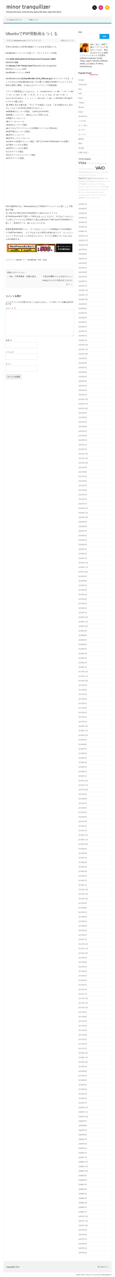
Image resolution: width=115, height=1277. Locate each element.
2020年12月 (83, 508)
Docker (81, 80)
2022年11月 (83, 404)
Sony (45, 260)
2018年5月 (82, 649)
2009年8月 (82, 1125)
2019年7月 (82, 585)
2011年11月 (83, 1003)
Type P (83, 192)
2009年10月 (83, 1117)
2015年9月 (82, 794)
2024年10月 (83, 299)
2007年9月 (82, 1230)
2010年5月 (82, 1085)
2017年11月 (83, 676)
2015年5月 (82, 812)
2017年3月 (82, 712)
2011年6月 (82, 1026)
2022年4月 (82, 436)
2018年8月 (82, 635)
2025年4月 (82, 272)
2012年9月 (82, 958)
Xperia (82, 178)
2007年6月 (82, 1244)
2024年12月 (83, 290)
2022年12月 (83, 399)
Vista (82, 163)
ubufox (88, 192)
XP (90, 163)
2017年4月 (82, 708)
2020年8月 (82, 526)
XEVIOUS (104, 189)
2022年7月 (82, 422)
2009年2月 (82, 1153)
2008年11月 (83, 1166)
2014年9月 (82, 849)
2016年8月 (82, 744)
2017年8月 (82, 690)
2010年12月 (83, 1053)
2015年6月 (82, 808)
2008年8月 (82, 1180)
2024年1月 (82, 340)
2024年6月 (82, 318)
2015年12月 (83, 781)
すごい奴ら (83, 125)
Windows (81, 195)
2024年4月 (82, 327)
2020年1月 (82, 558)
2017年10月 (83, 681)
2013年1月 (82, 939)
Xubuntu (88, 189)
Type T (102, 192)
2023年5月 (82, 377)
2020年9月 (82, 522)
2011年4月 (82, 1035)
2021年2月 (82, 499)
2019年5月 (82, 594)
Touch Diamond (84, 172)
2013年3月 (82, 930)
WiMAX (81, 198)
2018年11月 (83, 622)
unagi (80, 112)
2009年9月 (82, 1121)
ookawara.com (19, 40)
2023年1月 (82, 395)
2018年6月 (82, 644)
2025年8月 (82, 254)
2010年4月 (82, 1089)
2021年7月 (82, 476)
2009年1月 (82, 1157)
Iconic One (80, 1275)
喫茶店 (81, 139)
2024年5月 (82, 322)
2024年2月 (82, 336)
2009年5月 (82, 1139)
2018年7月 (82, 640)
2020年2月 (82, 554)
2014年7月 (82, 858)
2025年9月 (82, 249)
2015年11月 (83, 785)
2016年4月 (82, 762)
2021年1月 (82, 504)
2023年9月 (82, 358)
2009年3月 (82, 1148)
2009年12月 (83, 1107)
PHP (80, 93)
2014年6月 (82, 862)
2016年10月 (83, 735)
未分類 (81, 148)
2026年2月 (82, 227)
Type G (89, 178)
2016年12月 (83, 726)
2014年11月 (83, 840)
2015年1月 (82, 830)
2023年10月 (83, 354)
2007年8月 (82, 1235)
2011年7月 (82, 1021)
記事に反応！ (83, 152)
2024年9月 (82, 304)
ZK (90, 187)
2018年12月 (83, 617)
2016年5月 (82, 758)
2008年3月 (82, 1203)
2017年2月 (82, 717)
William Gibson (90, 195)
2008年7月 (82, 1184)
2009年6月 (82, 1135)
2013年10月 (83, 899)
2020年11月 (83, 513)
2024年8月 (82, 308)
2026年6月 (82, 209)
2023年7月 (82, 367)
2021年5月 (82, 485)
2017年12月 (83, 672)
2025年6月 (82, 263)
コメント (11, 308)
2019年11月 (83, 567)
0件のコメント (67, 40)
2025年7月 (82, 259)
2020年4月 (82, 544)
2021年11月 (83, 458)
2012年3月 (82, 985)
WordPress (83, 116)
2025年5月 (82, 268)
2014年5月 (82, 867)
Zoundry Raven (97, 172)
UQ (92, 163)
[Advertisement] (40, 182)
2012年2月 (82, 989)
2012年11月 (83, 948)
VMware (98, 189)
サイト (9, 364)
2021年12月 (83, 454)
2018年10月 (83, 626)
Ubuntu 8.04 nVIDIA (85, 169)
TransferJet (95, 198)
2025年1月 (82, 286)
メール (10, 352)
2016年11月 (83, 731)
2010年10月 (83, 1062)
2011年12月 (83, 998)
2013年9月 (82, 903)
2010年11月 (83, 1057)
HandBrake (31, 260)
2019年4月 (82, 599)
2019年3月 (82, 603)
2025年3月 (82, 277)
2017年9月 (82, 685)
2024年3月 (82, 331)
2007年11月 (83, 1221)
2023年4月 (82, 381)
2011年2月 (82, 1044)
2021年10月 (83, 463)
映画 (80, 143)
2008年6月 (82, 1189)
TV (97, 195)
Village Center (101, 163)
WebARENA (95, 192)
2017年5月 (82, 703)
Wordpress (106, 1275)
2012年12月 (83, 944)
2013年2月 (82, 935)
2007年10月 (83, 1225)
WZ (95, 163)
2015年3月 (82, 821)
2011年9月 (82, 1012)
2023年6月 (82, 372)
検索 (80, 32)
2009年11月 (83, 1112)
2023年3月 (82, 386)
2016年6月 (82, 753)
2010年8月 (82, 1071)
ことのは (82, 121)
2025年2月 (82, 281)
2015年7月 (82, 803)
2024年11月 (83, 295)
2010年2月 (82, 1098)
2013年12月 (83, 889)
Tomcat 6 (88, 198)
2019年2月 (82, 608)
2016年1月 (82, 776)
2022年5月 (82, 431)
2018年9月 (82, 631)
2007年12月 (83, 1216)
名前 (9, 340)
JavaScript (82, 84)
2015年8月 (82, 799)
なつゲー (82, 130)
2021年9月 (82, 467)
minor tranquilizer (28, 7)
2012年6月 (82, 971)
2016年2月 (82, 771)
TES (104, 195)
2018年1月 (82, 667)
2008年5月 (82, 1194)
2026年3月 (82, 222)
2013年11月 (83, 894)
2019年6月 (82, 590)
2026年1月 (82, 231)
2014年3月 (82, 876)
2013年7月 (82, 912)
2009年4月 (82, 1144)
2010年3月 (82, 1094)
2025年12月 (83, 236)
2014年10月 (83, 844)
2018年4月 (82, 653)
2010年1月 (82, 1103)
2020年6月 (82, 535)
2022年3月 (82, 440)
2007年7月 (82, 1239)
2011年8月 (82, 1017)
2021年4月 (82, 490)
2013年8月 (82, 908)
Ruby (80, 98)
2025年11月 (83, 240)
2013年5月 (82, 921)
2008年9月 (82, 1176)
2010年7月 (82, 1076)
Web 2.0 (94, 187)
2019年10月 (83, 572)
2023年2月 (82, 390)
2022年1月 (82, 449)
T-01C (87, 187)
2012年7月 (82, 967)
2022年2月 (82, 445)
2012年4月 (82, 980)
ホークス (82, 134)
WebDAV (81, 189)
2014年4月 (82, 871)
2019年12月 (83, 563)
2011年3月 (82, 1039)
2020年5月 (82, 540)
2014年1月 (82, 885)
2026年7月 (82, 204)
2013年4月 (82, 926)
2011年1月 (82, 1048)
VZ (87, 163)
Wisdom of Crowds (89, 175)
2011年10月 (83, 1007)
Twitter (81, 103)
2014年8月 (82, 853)
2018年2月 (82, 663)
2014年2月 (82, 880)
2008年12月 (83, 1162)
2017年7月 (82, 694)
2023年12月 (83, 345)
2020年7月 (82, 531)
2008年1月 (82, 1212)
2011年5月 (82, 1030)
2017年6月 (82, 699)
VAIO (100, 168)
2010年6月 (82, 1080)
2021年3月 (82, 495)
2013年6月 (82, 917)
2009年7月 (82, 1130)
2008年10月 (83, 1171)
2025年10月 (83, 245)
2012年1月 (82, 994)
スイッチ (99, 175)
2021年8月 (82, 472)
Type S (100, 195)
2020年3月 (82, 549)
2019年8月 (82, 581)
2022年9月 (82, 413)
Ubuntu (19, 260)
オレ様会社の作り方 (13, 20)
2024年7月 (82, 313)
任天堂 (105, 187)
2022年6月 (82, 426)
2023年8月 (82, 363)
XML (92, 189)
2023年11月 (83, 349)
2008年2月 (82, 1207)
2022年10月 (83, 408)
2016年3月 (82, 767)
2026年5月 (82, 213)
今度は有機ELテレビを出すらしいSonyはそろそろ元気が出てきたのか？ (57, 280)
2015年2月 (82, 826)
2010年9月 (82, 1066)
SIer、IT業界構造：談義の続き (21, 276)
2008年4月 (82, 1198)
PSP (39, 260)
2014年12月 (83, 835)
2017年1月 (82, 722)
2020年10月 (83, 517)
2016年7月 (82, 749)
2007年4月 (82, 1253)
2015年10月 (83, 790)
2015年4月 (82, 817)
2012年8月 (82, 962)
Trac (93, 169)
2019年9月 (82, 576)
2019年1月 (82, 613)
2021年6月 (82, 481)
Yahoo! (100, 187)
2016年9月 (82, 740)
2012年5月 (82, 976)
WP (79, 192)
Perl (80, 89)
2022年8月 (82, 417)
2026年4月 (82, 218)
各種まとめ (33, 20)
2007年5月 (82, 1248)
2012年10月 (83, 953)
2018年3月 (82, 658)
